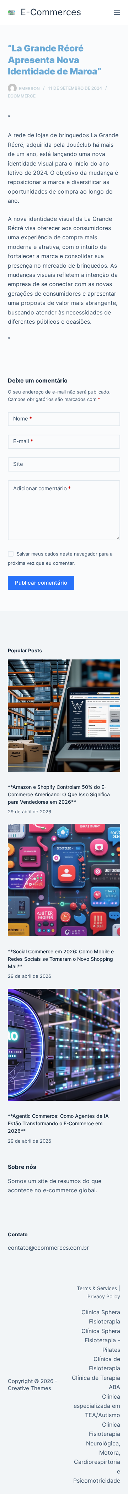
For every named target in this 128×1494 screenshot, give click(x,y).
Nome (22, 418)
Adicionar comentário (42, 488)
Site (18, 464)
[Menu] (117, 12)
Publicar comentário (41, 582)
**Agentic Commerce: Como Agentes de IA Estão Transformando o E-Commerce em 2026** (58, 1123)
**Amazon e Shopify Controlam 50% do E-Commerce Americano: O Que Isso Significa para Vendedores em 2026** (59, 794)
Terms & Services (97, 1288)
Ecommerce (22, 96)
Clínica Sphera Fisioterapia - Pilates (100, 1340)
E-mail (23, 441)
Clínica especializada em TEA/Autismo (97, 1406)
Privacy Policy (103, 1296)
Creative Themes (29, 1388)
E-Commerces (51, 12)
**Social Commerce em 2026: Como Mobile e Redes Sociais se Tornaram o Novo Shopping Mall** (61, 958)
